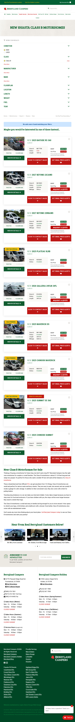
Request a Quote (60, 189)
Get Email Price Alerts (61, 160)
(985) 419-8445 (10, 596)
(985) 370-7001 (10, 591)
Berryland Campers (10, 654)
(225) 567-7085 (46, 589)
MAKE (6, 77)
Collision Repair (53, 14)
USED (8, 52)
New (33, 116)
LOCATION (7, 90)
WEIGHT (7, 98)
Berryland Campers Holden (13, 657)
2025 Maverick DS (38, 325)
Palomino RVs (8, 687)
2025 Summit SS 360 (39, 401)
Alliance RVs (8, 697)
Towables (9, 14)
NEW (7, 50)
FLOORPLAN (8, 85)
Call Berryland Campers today (50, 512)
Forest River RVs (9, 672)
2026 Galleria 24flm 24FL (42, 287)
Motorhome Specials (32, 14)
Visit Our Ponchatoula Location (13, 2)
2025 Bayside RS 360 (39, 141)
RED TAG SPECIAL (11, 249)
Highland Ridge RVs (32, 667)
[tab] (37, 46)
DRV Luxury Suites (32, 697)
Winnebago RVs (9, 677)
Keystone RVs (8, 689)
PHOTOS (8, 153)
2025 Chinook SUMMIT (40, 436)
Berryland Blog (9, 659)
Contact (37, 17)
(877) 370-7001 (10, 594)
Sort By (63, 116)
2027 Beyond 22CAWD (39, 176)
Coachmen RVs (9, 670)
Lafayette (29, 657)
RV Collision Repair (13, 587)
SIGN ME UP (66, 557)
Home (5, 116)
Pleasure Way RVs (32, 675)
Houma (28, 659)
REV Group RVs (31, 670)
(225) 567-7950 (46, 591)
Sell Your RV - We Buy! (43, 14)
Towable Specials (23, 14)
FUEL (6, 102)
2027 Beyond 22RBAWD (40, 214)
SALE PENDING (10, 322)
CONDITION (8, 46)
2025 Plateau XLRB (38, 252)
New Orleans (30, 652)
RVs (28, 484)
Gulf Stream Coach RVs (34, 694)
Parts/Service (61, 14)
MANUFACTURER (10, 68)
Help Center (68, 14)
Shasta (28, 116)
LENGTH (7, 94)
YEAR (6, 106)
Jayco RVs (29, 677)
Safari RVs (7, 694)
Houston (29, 661)
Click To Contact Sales (37, 160)
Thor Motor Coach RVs (11, 675)
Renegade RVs (31, 680)
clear (68, 61)
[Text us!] (68, 718)
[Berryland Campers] (16, 9)
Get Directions (12, 584)
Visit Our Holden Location (32, 2)
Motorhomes (15, 14)
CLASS (6, 57)
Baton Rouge (30, 654)
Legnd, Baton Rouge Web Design (30, 705)
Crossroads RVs (31, 689)
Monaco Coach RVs (32, 684)
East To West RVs (32, 672)
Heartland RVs (30, 692)
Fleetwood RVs (9, 682)
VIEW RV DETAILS (13, 158)
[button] (1, 536)
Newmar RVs (8, 680)
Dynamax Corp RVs (10, 684)
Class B (8, 61)
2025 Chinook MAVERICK (41, 361)
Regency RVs (30, 682)
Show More (6, 64)
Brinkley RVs (8, 692)
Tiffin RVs (29, 687)
